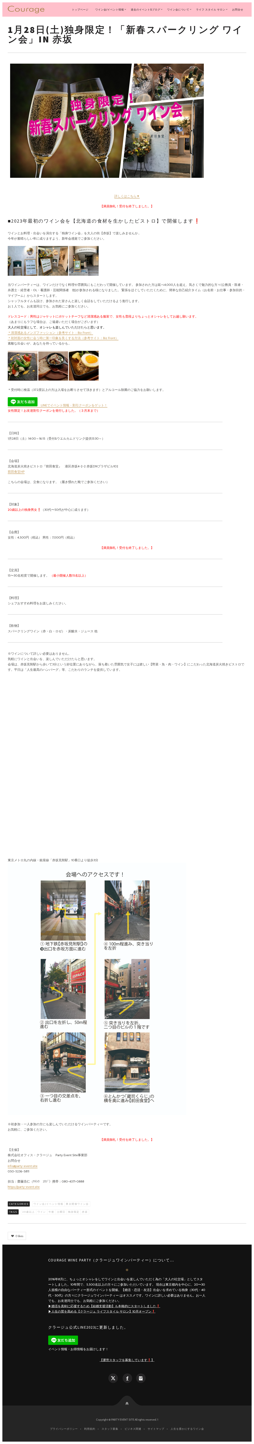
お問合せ (237, 9)
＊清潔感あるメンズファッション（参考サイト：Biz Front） (50, 333)
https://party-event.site (24, 1187)
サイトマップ (156, 1428)
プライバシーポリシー (64, 1428)
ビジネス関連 (133, 1428)
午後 (51, 1211)
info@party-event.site (23, 1166)
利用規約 (89, 1428)
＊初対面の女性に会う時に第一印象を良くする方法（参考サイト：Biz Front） (63, 338)
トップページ (80, 9)
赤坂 (85, 1211)
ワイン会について (178, 9)
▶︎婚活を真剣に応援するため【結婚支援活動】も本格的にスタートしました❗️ (104, 1306)
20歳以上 (28, 1211)
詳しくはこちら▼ (127, 196)
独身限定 (74, 1211)
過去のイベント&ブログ (145, 9)
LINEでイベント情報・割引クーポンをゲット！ (72, 405)
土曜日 (61, 1211)
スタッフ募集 (110, 1428)
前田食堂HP (16, 472)
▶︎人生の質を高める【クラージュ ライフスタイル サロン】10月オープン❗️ (101, 1311)
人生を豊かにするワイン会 (187, 1428)
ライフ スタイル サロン (210, 9)
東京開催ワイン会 (77, 1203)
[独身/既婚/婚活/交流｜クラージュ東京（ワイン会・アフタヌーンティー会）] (28, 9)
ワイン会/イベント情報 (109, 9)
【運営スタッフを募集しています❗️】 (127, 1360)
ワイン (42, 1211)
